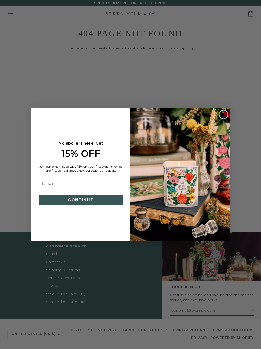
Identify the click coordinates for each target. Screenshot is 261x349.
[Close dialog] (223, 114)
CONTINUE (81, 200)
